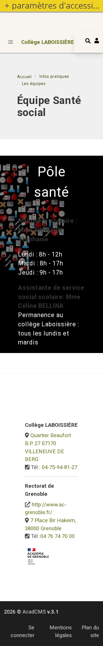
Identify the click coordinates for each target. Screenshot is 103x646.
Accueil (24, 76)
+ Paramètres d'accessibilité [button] (54, 5)
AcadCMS (41, 612)
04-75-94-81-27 (59, 467)
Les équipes (34, 83)
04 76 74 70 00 (57, 536)
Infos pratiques (54, 76)
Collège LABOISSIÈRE (47, 42)
